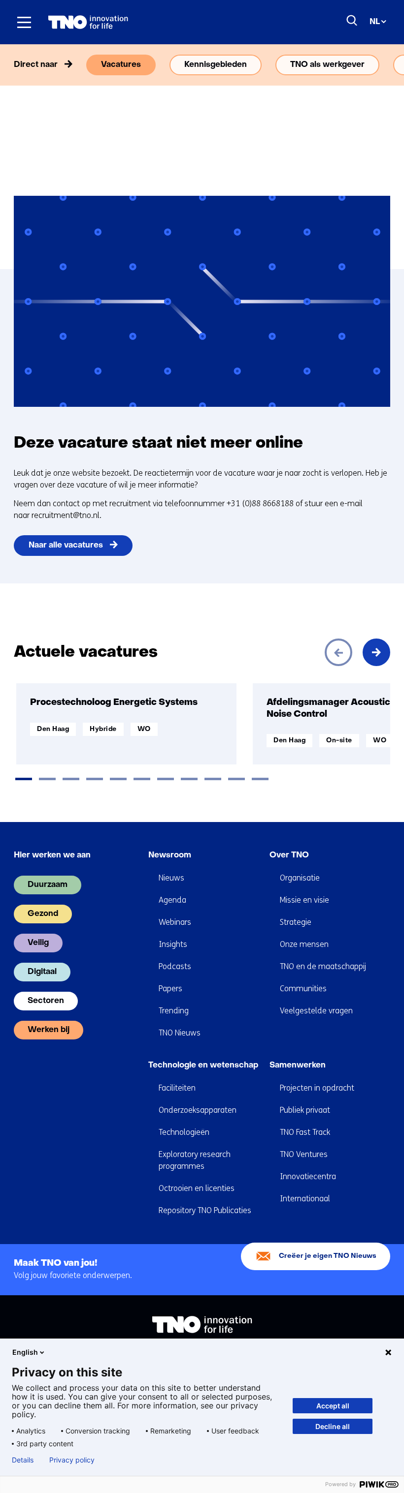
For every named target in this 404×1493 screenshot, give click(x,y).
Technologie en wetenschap (203, 1065)
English (25, 1352)
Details (23, 1460)
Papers (170, 988)
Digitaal (42, 972)
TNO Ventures (304, 1154)
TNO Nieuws (180, 1032)
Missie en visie (304, 900)
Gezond (43, 914)
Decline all (332, 1426)
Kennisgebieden (215, 65)
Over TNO (289, 855)
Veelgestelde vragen (316, 1010)
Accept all (332, 1406)
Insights (173, 944)
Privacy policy (72, 1460)
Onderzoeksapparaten (197, 1110)
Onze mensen (304, 944)
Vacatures (121, 65)
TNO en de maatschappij (323, 966)
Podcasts (175, 966)
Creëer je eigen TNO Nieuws (327, 1256)
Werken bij (48, 1030)
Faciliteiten (177, 1088)
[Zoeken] (352, 20)
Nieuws (171, 878)
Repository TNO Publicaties (205, 1210)
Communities (303, 988)
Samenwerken (297, 1065)
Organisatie (300, 878)
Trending (174, 1010)
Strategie (295, 922)
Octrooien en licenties (197, 1188)
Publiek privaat (305, 1110)
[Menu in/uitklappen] (24, 22)
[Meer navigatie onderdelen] (376, 65)
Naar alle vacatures (66, 545)
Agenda (172, 900)
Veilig (38, 943)
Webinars (175, 922)
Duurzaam (47, 885)
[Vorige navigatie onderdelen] (27, 65)
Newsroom (169, 855)
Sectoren (46, 1001)
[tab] (23, 779)
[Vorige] (338, 652)
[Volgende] (376, 652)
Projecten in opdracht (317, 1088)
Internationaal (305, 1198)
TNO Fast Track (305, 1132)
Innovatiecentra (308, 1176)
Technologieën (184, 1132)
